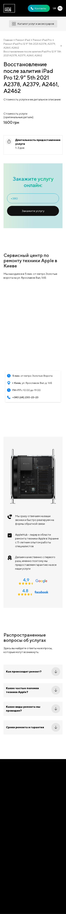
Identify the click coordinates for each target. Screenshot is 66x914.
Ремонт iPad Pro (42, 40)
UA (54, 8)
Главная (8, 40)
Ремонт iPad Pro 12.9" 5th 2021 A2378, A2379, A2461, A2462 (30, 45)
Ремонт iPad (22, 40)
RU (60, 8)
